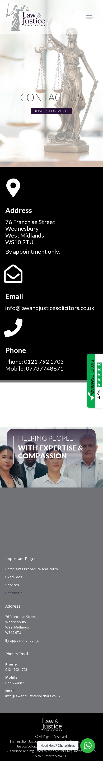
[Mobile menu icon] (90, 17)
